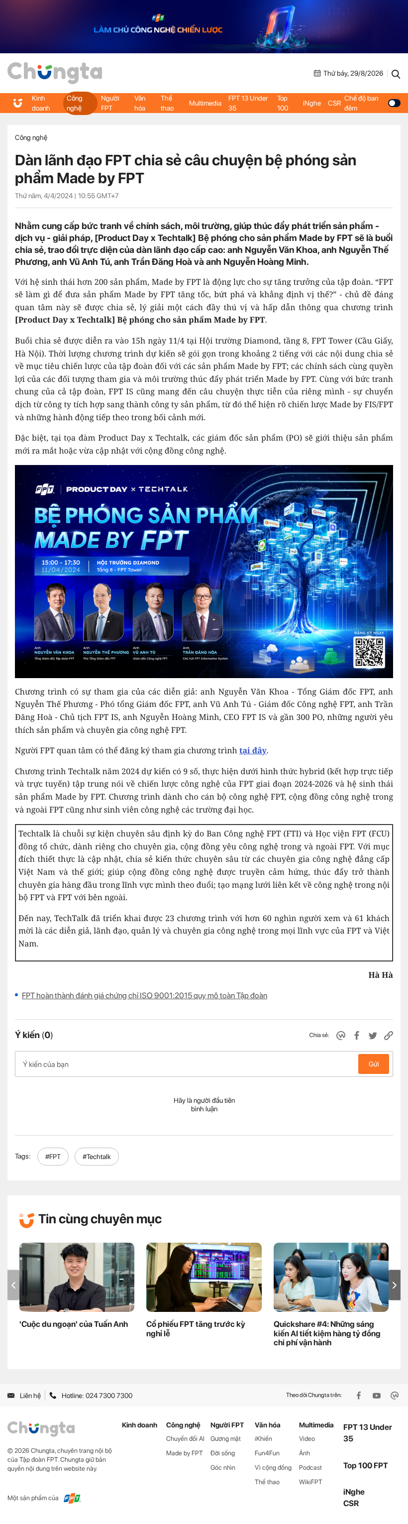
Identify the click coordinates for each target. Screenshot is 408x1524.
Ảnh (304, 1453)
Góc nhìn (222, 1467)
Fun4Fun (267, 1453)
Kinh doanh (41, 103)
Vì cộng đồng (273, 1467)
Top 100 (282, 103)
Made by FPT (184, 1453)
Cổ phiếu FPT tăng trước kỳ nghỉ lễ (195, 1328)
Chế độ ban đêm (361, 103)
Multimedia (205, 103)
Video (307, 1438)
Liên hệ (30, 1396)
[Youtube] (378, 1396)
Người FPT (110, 103)
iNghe (312, 103)
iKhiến (263, 1438)
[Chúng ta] (54, 73)
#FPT (53, 1157)
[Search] (396, 73)
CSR (334, 103)
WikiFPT (310, 1482)
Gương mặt (225, 1438)
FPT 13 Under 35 (248, 103)
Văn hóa (139, 103)
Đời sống (222, 1453)
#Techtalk (97, 1157)
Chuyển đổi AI (185, 1438)
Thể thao (167, 103)
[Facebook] (360, 1396)
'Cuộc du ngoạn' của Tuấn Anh (73, 1324)
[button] (395, 1285)
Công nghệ (75, 103)
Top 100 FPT (365, 1465)
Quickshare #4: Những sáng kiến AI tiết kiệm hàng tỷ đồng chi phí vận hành (327, 1333)
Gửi (374, 1064)
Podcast (310, 1467)
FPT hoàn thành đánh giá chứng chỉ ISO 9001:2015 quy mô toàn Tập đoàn (144, 995)
